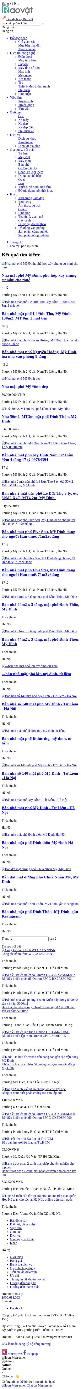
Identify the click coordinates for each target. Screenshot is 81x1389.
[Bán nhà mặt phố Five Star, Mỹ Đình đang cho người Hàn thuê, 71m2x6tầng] (40, 523)
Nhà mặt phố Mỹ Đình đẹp (25, 386)
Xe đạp (23, 123)
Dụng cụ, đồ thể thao (32, 224)
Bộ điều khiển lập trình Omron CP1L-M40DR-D (34, 1035)
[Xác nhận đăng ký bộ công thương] (26, 1344)
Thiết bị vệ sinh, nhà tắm (34, 187)
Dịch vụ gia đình (29, 146)
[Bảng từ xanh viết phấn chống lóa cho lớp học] (34, 1089)
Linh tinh (24, 213)
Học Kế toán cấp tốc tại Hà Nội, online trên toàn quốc (37, 1199)
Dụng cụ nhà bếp (29, 175)
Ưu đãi (14, 1275)
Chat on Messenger (39, 1385)
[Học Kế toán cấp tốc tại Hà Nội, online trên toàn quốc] (39, 1196)
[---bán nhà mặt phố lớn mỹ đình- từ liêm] (30, 666)
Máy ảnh (24, 71)
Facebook (16, 1308)
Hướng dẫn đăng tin (23, 1283)
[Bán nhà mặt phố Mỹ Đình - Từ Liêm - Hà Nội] (34, 800)
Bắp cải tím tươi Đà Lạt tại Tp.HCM (26, 1142)
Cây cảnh (24, 220)
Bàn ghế (23, 164)
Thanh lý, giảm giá (30, 216)
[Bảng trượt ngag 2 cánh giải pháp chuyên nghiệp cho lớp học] (40, 1167)
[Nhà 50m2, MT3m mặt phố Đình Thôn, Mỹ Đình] (36, 408)
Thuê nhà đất (27, 49)
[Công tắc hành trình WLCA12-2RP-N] (28, 950)
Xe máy (23, 120)
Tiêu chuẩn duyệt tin (23, 1272)
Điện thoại (25, 56)
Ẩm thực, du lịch (29, 205)
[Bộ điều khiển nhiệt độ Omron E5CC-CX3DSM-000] (38, 1114)
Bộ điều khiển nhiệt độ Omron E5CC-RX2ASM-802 (37, 978)
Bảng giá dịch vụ (21, 1264)
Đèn (21, 183)
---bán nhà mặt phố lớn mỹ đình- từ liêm (36, 674)
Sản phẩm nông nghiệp (33, 235)
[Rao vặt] (17, 13)
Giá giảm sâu (27, 41)
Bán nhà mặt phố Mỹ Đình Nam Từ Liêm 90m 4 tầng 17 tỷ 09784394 (37, 457)
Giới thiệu (16, 1257)
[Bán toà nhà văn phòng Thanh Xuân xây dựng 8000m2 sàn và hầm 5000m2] (40, 1003)
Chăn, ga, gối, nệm (30, 172)
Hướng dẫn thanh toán (24, 1287)
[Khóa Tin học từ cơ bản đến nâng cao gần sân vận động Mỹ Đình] (40, 1060)
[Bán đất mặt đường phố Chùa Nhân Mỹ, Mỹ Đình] (36, 869)
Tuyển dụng (26, 105)
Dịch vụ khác (27, 138)
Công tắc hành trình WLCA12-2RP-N (27, 954)
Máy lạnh (24, 161)
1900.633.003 (11, 1297)
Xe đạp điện (26, 127)
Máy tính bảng (27, 60)
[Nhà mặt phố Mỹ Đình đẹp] (21, 378)
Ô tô (21, 116)
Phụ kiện (24, 90)
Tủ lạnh (23, 153)
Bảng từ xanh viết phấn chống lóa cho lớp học (32, 1093)
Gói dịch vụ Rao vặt (19, 19)
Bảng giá (16, 1260)
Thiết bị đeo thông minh (34, 86)
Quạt (21, 179)
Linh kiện (24, 94)
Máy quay (25, 75)
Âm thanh (24, 79)
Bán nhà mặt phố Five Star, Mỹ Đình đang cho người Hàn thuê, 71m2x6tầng (38, 534)
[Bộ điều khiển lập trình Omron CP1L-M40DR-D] (36, 1032)
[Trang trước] (3, 943)
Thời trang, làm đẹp (31, 198)
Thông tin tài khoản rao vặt (27, 1279)
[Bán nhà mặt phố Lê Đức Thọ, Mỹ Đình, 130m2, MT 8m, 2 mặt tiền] (40, 305)
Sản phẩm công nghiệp (33, 231)
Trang (6, 938)
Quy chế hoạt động (22, 1268)
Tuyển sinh (25, 101)
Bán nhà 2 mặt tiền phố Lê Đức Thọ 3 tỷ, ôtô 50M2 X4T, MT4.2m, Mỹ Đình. (40, 495)
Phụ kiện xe (26, 131)
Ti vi (21, 82)
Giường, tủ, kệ (27, 168)
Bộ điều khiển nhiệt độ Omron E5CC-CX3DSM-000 (37, 1117)
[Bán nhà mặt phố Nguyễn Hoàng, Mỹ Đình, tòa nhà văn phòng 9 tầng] (40, 344)
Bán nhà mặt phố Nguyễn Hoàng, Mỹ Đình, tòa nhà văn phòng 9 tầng (39, 354)
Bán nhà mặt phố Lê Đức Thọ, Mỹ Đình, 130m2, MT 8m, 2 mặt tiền (37, 315)
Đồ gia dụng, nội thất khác (35, 190)
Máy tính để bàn (29, 67)
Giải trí (22, 209)
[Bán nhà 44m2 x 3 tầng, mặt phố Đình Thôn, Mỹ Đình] (39, 596)
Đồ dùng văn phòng (31, 228)
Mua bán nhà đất (29, 45)
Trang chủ (16, 242)
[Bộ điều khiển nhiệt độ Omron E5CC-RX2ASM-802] (38, 975)
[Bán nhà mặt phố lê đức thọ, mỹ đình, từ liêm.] (33, 730)
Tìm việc (24, 108)
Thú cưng (24, 201)
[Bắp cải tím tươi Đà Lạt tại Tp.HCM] (27, 1138)
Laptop (23, 64)
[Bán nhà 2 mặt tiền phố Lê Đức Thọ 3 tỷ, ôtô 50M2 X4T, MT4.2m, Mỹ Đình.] (40, 485)
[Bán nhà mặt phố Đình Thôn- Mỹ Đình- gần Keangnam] (40, 904)
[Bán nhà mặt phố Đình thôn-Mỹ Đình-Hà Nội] (33, 834)
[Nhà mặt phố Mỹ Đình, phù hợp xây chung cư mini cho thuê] (40, 267)
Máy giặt (24, 157)
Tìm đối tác (25, 142)
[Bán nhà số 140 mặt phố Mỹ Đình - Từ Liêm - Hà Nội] (39, 696)
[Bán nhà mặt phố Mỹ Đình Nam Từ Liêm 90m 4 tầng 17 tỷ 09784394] (40, 447)
